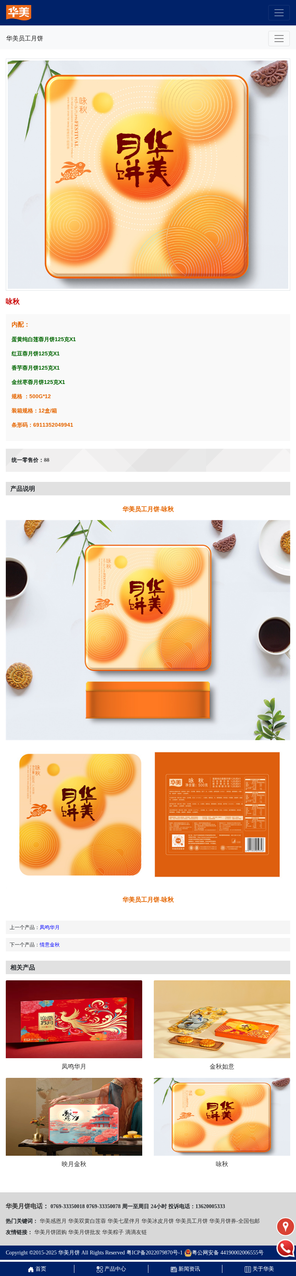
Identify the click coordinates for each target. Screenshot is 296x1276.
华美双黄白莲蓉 (87, 1221)
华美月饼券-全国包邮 (234, 1221)
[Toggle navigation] (279, 12)
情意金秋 (50, 945)
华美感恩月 (53, 1221)
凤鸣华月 (50, 927)
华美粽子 (113, 1232)
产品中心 (114, 1269)
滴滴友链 (136, 1232)
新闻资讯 (188, 1269)
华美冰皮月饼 (157, 1221)
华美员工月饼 (191, 1221)
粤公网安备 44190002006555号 (228, 1253)
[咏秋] (222, 1117)
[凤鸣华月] (74, 1019)
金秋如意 (222, 1066)
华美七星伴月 (124, 1221)
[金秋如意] (222, 1019)
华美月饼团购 (50, 1232)
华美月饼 (69, 1253)
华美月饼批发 (84, 1232)
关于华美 (262, 1269)
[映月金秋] (74, 1117)
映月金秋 (74, 1164)
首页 (40, 1269)
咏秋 (222, 1164)
